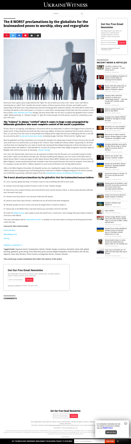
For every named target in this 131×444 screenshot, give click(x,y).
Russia (51, 254)
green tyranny (47, 252)
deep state (79, 249)
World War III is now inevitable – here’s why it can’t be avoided (115, 127)
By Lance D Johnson (118, 152)
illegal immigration (60, 252)
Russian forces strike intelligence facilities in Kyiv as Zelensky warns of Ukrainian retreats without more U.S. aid (116, 231)
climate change (44, 150)
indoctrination (73, 252)
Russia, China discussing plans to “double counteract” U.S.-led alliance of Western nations (115, 87)
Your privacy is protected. (14, 285)
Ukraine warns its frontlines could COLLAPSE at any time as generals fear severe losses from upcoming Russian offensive (116, 186)
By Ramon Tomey (117, 122)
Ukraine (65, 254)
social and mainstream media (31, 136)
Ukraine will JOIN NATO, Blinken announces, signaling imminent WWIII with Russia (115, 165)
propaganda (43, 254)
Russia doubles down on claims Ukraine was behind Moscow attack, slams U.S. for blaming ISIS (116, 242)
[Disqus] (49, 327)
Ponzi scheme (32, 254)
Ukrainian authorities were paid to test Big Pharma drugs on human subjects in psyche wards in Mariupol (116, 147)
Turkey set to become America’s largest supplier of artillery (115, 196)
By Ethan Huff (115, 72)
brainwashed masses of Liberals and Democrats (64, 173)
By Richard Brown (116, 179)
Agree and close (111, 432)
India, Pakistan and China (22, 113)
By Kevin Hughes (116, 199)
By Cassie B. (115, 82)
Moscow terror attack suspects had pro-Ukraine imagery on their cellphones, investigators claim (116, 136)
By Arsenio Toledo (117, 160)
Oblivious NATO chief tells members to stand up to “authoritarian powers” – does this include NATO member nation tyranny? (116, 99)
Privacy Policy (65, 437)
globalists (14, 252)
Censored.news (9, 230)
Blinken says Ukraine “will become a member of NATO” (114, 157)
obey (13, 254)
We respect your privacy (55, 425)
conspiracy (62, 249)
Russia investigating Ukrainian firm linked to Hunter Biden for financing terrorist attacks (116, 78)
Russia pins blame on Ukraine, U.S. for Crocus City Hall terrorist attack (116, 175)
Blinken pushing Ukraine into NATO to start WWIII (114, 110)
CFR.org (6, 238)
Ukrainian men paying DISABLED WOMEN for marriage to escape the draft (115, 119)
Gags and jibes (109, 211)
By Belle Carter (116, 91)
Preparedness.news (33, 220)
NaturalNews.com (10, 234)
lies (87, 252)
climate (42, 249)
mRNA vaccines (19, 213)
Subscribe (110, 441)
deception (70, 249)
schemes (57, 254)
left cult (82, 252)
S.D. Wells (18, 31)
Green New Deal (35, 252)
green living (23, 252)
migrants (7, 254)
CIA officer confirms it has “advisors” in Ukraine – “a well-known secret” (115, 68)
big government (22, 249)
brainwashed (33, 249)
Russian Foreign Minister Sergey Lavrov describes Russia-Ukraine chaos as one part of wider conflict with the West (116, 219)
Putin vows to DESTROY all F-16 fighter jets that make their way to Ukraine (116, 251)
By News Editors (116, 113)
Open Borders (21, 254)
